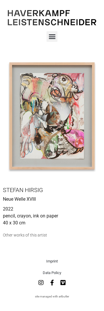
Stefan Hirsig (23, 190)
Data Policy (52, 273)
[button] (52, 36)
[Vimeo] (63, 283)
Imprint (52, 261)
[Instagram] (41, 283)
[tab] (25, 235)
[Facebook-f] (52, 283)
